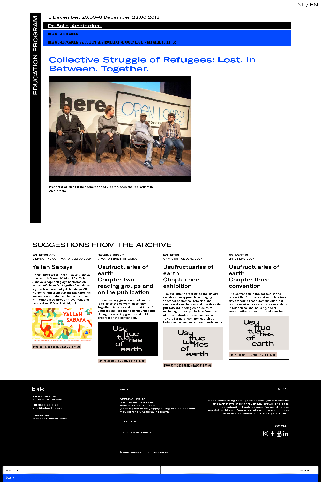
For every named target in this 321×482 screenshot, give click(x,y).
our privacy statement (272, 413)
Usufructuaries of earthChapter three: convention (254, 276)
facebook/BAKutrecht (49, 418)
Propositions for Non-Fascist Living (56, 346)
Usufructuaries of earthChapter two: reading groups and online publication (125, 279)
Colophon (128, 421)
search (307, 470)
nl (301, 4)
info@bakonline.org (47, 408)
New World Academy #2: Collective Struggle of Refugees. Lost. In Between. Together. (112, 42)
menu (12, 470)
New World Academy (63, 33)
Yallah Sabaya (52, 267)
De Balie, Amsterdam (75, 25)
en (313, 4)
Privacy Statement (135, 432)
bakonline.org (42, 415)
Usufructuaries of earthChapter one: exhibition (188, 276)
